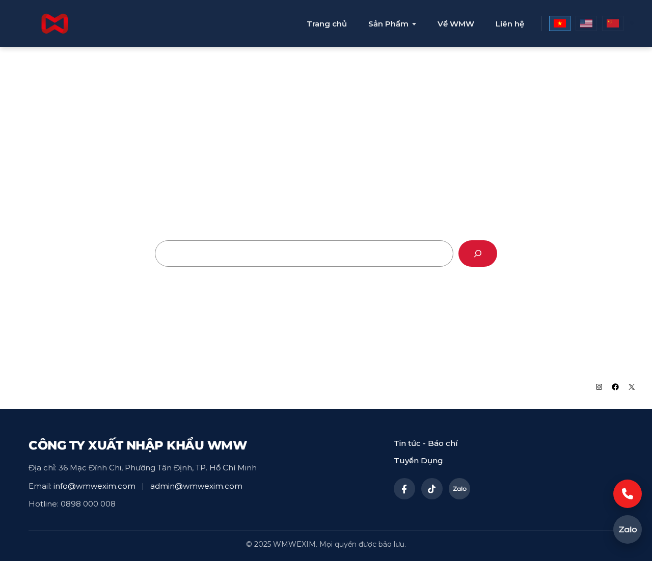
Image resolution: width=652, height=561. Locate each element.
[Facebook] (404, 488)
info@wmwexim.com (94, 486)
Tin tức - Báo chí (426, 443)
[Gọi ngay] (627, 494)
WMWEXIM (46, 386)
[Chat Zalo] (627, 529)
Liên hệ (510, 24)
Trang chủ (327, 24)
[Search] (477, 253)
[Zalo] (459, 488)
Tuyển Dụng (418, 460)
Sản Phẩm (388, 24)
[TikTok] (432, 488)
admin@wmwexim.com (196, 486)
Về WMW (456, 24)
